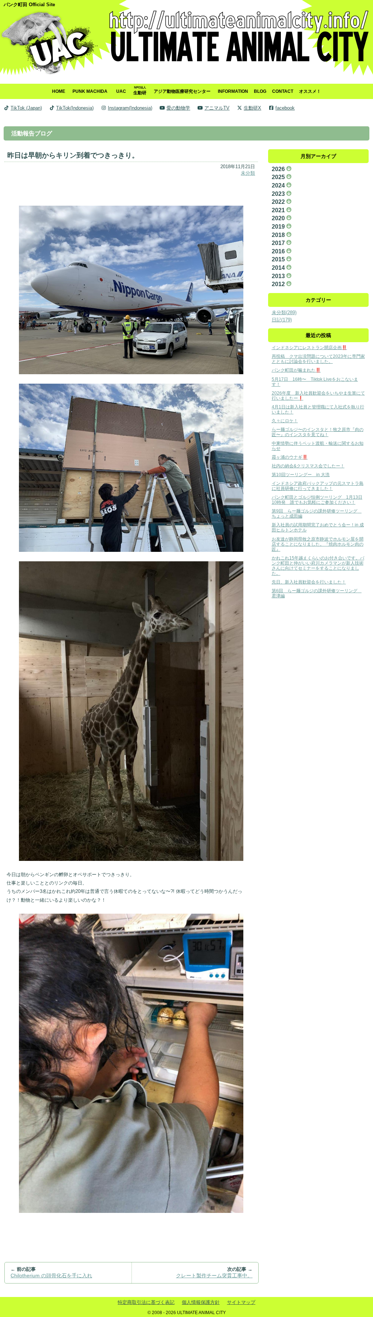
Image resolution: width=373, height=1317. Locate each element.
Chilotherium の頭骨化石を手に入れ (51, 1275)
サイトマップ (241, 1302)
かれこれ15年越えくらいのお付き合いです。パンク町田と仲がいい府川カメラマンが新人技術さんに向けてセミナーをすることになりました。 (318, 565)
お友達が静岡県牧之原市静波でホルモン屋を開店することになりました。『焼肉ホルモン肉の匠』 (318, 544)
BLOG (260, 91)
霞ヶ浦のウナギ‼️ (290, 457)
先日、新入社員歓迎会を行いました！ (309, 582)
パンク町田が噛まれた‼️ (296, 370)
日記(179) (282, 320)
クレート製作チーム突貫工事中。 (214, 1275)
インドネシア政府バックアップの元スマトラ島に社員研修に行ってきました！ (318, 486)
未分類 (248, 173)
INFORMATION (233, 91)
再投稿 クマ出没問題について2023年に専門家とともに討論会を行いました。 (318, 359)
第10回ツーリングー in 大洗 (301, 474)
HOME (58, 91)
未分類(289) (284, 312)
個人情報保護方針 (201, 1302)
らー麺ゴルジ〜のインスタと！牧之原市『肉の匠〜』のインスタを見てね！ (318, 432)
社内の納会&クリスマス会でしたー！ (308, 465)
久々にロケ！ (285, 420)
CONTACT (282, 91)
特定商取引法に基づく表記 (146, 1302)
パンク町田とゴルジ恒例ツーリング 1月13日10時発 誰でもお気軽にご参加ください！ (317, 500)
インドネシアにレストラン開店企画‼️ (309, 347)
